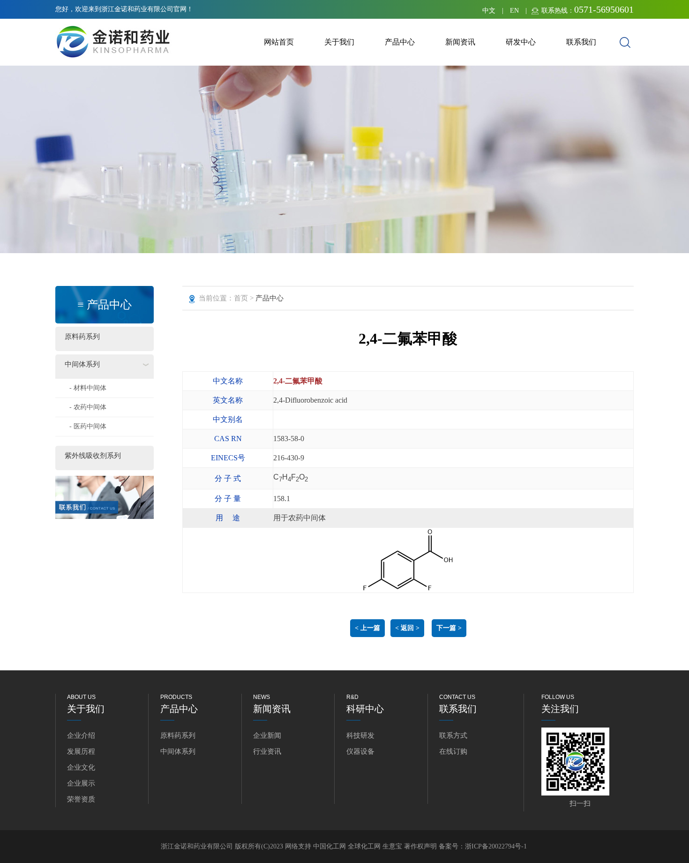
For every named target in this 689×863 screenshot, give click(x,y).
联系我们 (581, 42)
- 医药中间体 (87, 426)
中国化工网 (329, 846)
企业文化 (81, 767)
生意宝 (392, 846)
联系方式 (453, 735)
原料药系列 (82, 336)
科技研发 (360, 735)
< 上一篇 (367, 627)
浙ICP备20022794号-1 (496, 846)
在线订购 (453, 751)
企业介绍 (81, 735)
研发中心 (521, 42)
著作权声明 (421, 846)
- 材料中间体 (87, 387)
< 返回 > (407, 627)
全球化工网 (364, 846)
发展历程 (81, 751)
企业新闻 (267, 735)
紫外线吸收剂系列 (93, 455)
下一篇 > (449, 627)
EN (514, 10)
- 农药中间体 (87, 407)
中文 (488, 10)
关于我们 (339, 42)
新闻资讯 (460, 42)
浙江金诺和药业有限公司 (197, 846)
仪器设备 (360, 751)
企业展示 (81, 783)
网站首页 (279, 42)
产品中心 (400, 42)
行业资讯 (267, 751)
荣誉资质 (81, 799)
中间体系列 (82, 364)
